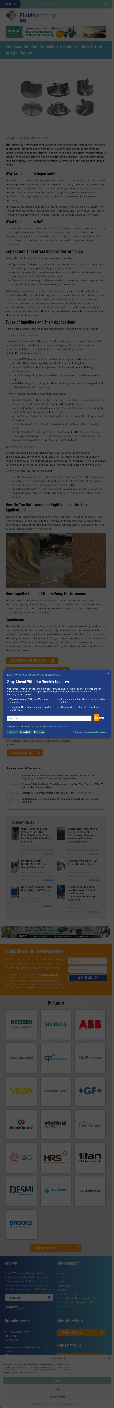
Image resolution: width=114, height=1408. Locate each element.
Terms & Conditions (58, 726)
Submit (97, 718)
